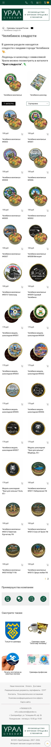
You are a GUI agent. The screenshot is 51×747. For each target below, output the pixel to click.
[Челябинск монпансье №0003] (12, 119)
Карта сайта (25, 702)
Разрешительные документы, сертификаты (22, 690)
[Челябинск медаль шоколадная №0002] (38, 351)
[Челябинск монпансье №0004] (12, 157)
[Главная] (3, 28)
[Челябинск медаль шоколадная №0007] (12, 428)
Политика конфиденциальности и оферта (26, 698)
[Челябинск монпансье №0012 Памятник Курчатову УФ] (12, 509)
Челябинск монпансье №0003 (11, 140)
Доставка (37, 686)
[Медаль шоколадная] (38, 428)
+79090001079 (25, 708)
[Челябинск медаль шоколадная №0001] (12, 313)
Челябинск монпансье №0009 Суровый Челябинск (37, 294)
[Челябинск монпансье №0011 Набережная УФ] (38, 468)
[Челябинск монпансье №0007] (12, 234)
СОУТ (44, 690)
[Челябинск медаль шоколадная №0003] (12, 351)
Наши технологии (17, 686)
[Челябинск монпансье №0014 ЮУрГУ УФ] (12, 550)
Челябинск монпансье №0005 (11, 217)
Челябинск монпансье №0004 (11, 178)
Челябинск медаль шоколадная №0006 (36, 410)
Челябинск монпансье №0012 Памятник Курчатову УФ (11, 531)
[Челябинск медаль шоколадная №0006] (38, 389)
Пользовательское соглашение (30, 694)
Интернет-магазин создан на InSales (25, 743)
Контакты (12, 694)
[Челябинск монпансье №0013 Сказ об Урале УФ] (38, 509)
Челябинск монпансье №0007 (11, 255)
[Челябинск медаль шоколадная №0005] (12, 389)
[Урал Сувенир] (25, 14)
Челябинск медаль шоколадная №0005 (10, 410)
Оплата (29, 686)
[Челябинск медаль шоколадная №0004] (38, 313)
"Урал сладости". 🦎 (14, 64)
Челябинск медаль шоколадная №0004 (36, 334)
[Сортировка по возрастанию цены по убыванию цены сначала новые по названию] (37, 104)
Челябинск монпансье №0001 (37, 140)
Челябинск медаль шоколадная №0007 (10, 449)
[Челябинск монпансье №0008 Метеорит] (38, 234)
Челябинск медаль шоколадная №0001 (10, 334)
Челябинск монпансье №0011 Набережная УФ (37, 489)
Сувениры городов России (17, 28)
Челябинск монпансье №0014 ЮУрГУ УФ (11, 571)
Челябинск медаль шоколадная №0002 (36, 372)
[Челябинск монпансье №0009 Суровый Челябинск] (38, 272)
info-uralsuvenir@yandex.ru (25, 712)
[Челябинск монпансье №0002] (38, 196)
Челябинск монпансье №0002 (37, 217)
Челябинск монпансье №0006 (37, 178)
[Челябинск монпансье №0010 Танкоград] (12, 272)
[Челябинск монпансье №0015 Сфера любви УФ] (38, 550)
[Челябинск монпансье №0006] (38, 157)
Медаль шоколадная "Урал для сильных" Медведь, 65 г (36, 450)
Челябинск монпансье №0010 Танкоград (11, 293)
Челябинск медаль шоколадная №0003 (10, 372)
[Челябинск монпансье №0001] (38, 119)
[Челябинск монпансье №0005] (12, 196)
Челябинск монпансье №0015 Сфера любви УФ (38, 571)
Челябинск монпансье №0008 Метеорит (37, 255)
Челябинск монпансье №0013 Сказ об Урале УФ (38, 530)
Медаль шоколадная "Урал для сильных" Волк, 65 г (12, 491)
